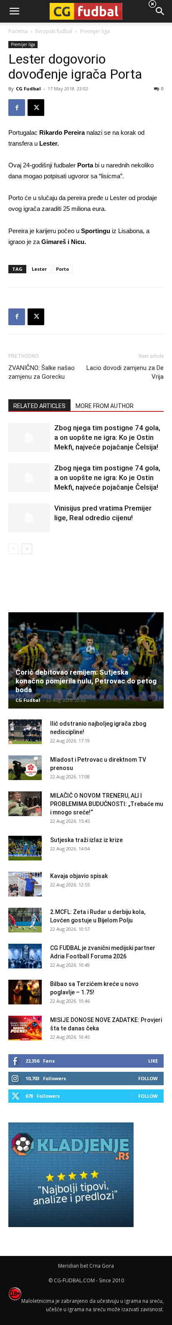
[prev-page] (13, 549)
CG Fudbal (28, 88)
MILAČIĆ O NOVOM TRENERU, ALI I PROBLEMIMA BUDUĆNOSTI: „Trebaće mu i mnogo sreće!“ (106, 804)
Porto (62, 269)
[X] (36, 107)
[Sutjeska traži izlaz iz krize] (25, 848)
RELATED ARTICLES (39, 406)
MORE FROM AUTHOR (105, 406)
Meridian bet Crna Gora (86, 1265)
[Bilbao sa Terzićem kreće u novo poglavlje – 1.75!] (25, 992)
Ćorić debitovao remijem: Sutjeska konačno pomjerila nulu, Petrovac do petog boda (86, 681)
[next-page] (27, 549)
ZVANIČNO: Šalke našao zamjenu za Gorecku (41, 372)
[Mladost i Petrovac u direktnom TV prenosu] (25, 768)
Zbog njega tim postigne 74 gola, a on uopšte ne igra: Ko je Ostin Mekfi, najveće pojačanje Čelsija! (107, 437)
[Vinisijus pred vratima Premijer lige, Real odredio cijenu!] (29, 517)
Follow (148, 1078)
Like (153, 1061)
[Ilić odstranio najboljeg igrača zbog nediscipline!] (25, 732)
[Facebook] (16, 107)
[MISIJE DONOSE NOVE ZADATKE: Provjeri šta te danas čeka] (25, 1028)
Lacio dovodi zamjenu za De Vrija (125, 372)
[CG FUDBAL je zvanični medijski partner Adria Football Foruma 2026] (25, 956)
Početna (18, 31)
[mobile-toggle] (14, 11)
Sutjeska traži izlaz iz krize (86, 840)
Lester (39, 269)
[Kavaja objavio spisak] (25, 884)
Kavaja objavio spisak (79, 876)
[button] (160, 11)
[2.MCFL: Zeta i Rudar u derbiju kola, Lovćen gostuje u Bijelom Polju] (25, 920)
